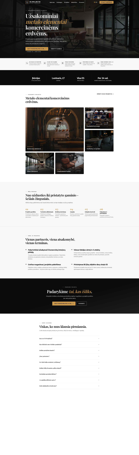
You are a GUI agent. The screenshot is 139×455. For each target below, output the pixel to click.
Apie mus (52, 2)
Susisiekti (81, 303)
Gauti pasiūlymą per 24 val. (36, 48)
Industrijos (74, 2)
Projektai (66, 2)
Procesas (81, 2)
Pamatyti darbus (56, 48)
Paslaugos (59, 2)
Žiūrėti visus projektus (104, 94)
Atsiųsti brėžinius (106, 2)
